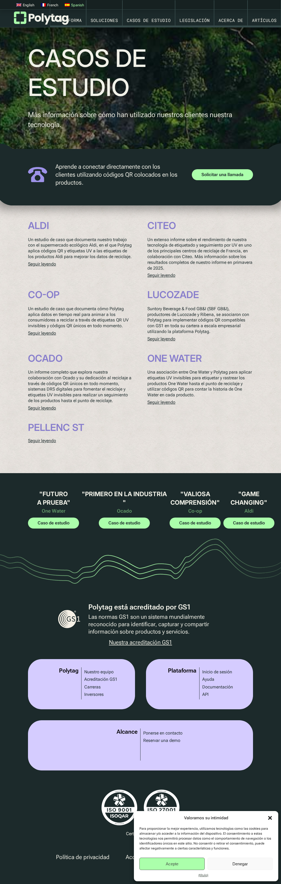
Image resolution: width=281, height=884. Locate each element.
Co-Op (44, 294)
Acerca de (230, 20)
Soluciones (104, 20)
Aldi (38, 225)
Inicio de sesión (217, 671)
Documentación (217, 687)
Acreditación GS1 (100, 679)
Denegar (240, 864)
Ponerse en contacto (162, 733)
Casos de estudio (149, 20)
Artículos (264, 20)
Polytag (41, 20)
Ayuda (208, 679)
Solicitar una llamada (222, 174)
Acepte (172, 864)
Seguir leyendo (42, 264)
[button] (270, 818)
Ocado (45, 358)
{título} (203, 875)
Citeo (161, 225)
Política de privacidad (82, 857)
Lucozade (173, 294)
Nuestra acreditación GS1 (140, 642)
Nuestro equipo (99, 671)
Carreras (92, 687)
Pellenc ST (56, 427)
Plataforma (68, 20)
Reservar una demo (161, 740)
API (205, 694)
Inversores (94, 694)
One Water (174, 358)
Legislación (194, 20)
